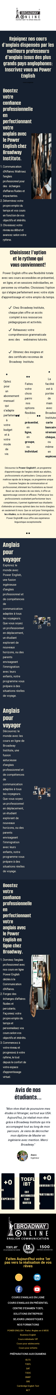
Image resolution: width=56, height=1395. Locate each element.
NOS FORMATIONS (28, 1324)
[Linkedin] (37, 1277)
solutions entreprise (28, 1313)
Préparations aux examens (28, 1353)
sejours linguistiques (28, 1319)
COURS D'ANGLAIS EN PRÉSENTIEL (28, 1302)
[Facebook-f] (19, 1289)
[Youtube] (37, 1289)
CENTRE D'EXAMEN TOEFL (28, 1308)
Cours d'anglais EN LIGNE (28, 1297)
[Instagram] (19, 1277)
